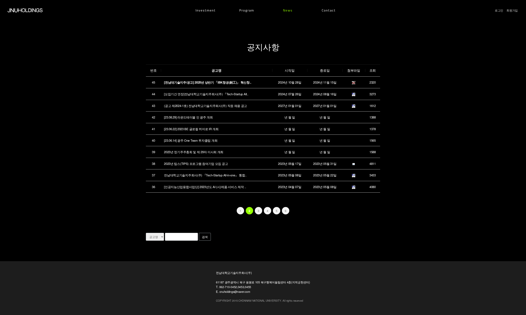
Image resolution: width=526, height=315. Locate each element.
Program (246, 10)
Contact (329, 10)
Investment (205, 10)
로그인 (499, 10)
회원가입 (512, 10)
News (288, 10)
